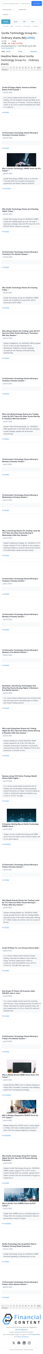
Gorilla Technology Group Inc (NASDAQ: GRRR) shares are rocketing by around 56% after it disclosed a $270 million (21, 300)
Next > (38, 69)
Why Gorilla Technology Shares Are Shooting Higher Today (20, 210)
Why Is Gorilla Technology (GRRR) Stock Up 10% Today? (21, 169)
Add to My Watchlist (7, 48)
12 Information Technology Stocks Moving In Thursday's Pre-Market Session (20, 253)
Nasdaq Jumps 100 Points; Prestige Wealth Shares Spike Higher (19, 777)
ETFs (24, 21)
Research (33, 51)
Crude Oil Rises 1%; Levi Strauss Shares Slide (21, 948)
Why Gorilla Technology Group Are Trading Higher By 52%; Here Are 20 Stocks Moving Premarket (19, 1158)
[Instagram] (29, 1343)
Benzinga (7, 112)
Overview (5, 26)
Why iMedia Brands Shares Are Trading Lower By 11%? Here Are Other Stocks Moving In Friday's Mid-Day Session (20, 902)
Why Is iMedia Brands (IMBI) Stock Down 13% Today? (20, 1076)
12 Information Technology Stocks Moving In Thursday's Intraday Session (20, 134)
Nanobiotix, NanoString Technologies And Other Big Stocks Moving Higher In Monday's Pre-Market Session (20, 688)
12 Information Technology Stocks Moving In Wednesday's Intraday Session (20, 496)
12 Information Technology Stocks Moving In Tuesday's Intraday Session (20, 379)
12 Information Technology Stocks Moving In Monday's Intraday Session (20, 460)
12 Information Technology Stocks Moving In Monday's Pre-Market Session (20, 651)
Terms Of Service (23, 1337)
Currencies (18, 26)
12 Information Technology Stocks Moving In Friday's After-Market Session (20, 1283)
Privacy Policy (35, 1334)
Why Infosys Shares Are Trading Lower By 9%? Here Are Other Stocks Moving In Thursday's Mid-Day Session (21, 333)
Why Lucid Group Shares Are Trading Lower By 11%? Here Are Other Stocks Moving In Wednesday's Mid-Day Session (21, 533)
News (11, 26)
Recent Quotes (7, 9)
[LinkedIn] (24, 1343)
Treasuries (35, 26)
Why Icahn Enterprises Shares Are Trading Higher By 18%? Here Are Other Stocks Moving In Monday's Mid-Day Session (21, 730)
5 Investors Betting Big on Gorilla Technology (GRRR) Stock (20, 825)
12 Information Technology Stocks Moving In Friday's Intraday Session (20, 866)
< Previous (4, 69)
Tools (32, 21)
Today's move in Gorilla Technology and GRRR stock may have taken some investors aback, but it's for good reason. (22, 836)
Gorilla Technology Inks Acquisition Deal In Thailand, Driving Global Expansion (19, 1245)
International (27, 26)
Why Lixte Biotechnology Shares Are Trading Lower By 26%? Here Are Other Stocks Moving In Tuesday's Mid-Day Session (21, 416)
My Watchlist (22, 9)
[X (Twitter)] (13, 1343)
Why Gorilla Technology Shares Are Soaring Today (19, 289)
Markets (6, 21)
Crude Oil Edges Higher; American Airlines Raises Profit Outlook (19, 88)
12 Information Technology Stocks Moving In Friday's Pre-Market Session (20, 1037)
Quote (8, 51)
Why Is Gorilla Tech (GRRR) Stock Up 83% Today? (19, 1204)
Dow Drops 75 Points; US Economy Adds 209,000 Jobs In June (18, 992)
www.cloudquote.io (21, 1330)
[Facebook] (19, 1343)
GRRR (30, 38)
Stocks (16, 21)
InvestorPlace (8, 188)
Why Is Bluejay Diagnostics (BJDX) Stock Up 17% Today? (20, 1116)
